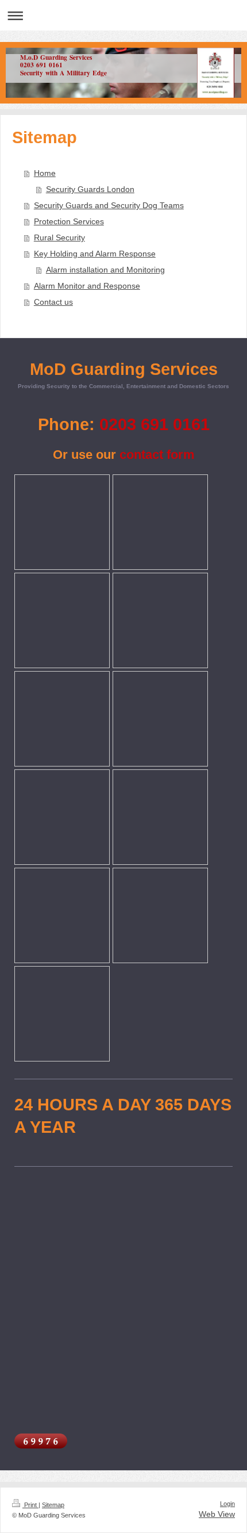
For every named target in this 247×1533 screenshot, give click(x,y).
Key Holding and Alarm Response (95, 253)
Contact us (53, 301)
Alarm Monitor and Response (87, 285)
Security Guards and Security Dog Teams (109, 205)
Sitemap (53, 1504)
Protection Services (69, 221)
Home (45, 173)
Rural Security (59, 237)
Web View (217, 1514)
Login (227, 1503)
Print (30, 1504)
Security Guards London (90, 189)
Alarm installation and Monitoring (105, 269)
